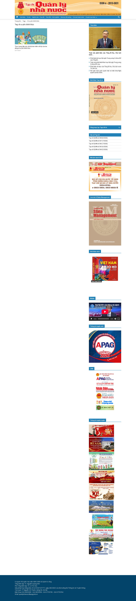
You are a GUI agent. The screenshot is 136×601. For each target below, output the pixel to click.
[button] (118, 17)
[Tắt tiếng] (115, 319)
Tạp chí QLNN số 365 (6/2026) (98, 146)
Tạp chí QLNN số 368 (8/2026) (103, 115)
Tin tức (29, 17)
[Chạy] (91, 319)
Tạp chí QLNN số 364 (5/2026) (98, 149)
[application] (105, 312)
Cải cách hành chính (78, 17)
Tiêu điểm (93, 25)
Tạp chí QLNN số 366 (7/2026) (98, 143)
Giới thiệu (22, 17)
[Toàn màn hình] (119, 319)
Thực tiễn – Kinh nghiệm (52, 17)
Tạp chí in (95, 112)
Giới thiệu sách (95, 251)
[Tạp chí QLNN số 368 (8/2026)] (105, 101)
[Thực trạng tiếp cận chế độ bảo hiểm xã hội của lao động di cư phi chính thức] (31, 36)
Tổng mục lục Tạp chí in (98, 127)
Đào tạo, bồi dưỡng (66, 17)
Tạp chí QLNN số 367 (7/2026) (98, 141)
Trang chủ (18, 21)
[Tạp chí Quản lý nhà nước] (68, 8)
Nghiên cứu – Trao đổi (38, 17)
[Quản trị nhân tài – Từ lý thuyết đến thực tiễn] (105, 273)
